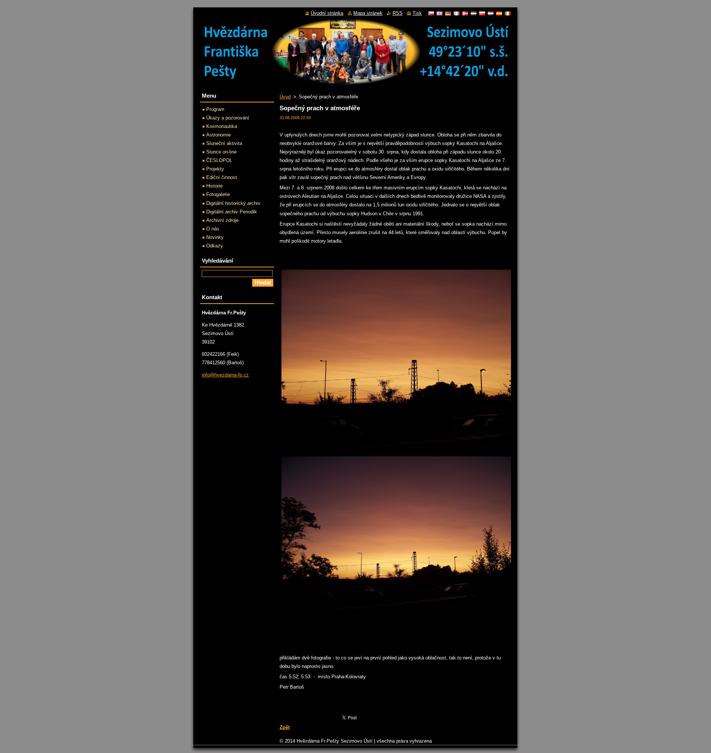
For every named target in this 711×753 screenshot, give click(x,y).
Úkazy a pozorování (227, 118)
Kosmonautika (221, 126)
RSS (398, 13)
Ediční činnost (221, 177)
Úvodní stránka (327, 13)
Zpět (285, 727)
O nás (212, 229)
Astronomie (218, 135)
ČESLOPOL (219, 160)
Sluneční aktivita (224, 143)
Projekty (215, 169)
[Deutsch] (448, 13)
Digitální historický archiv (233, 203)
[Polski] (482, 13)
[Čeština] (431, 13)
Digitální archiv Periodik (231, 212)
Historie (214, 186)
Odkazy (214, 246)
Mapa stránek (368, 13)
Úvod (285, 96)
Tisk (417, 13)
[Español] (499, 13)
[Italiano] (508, 13)
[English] (440, 13)
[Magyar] (474, 13)
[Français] (457, 13)
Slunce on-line (221, 152)
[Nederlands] (491, 13)
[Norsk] (465, 13)
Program (215, 109)
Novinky (215, 237)
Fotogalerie (218, 194)
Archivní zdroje (222, 220)
